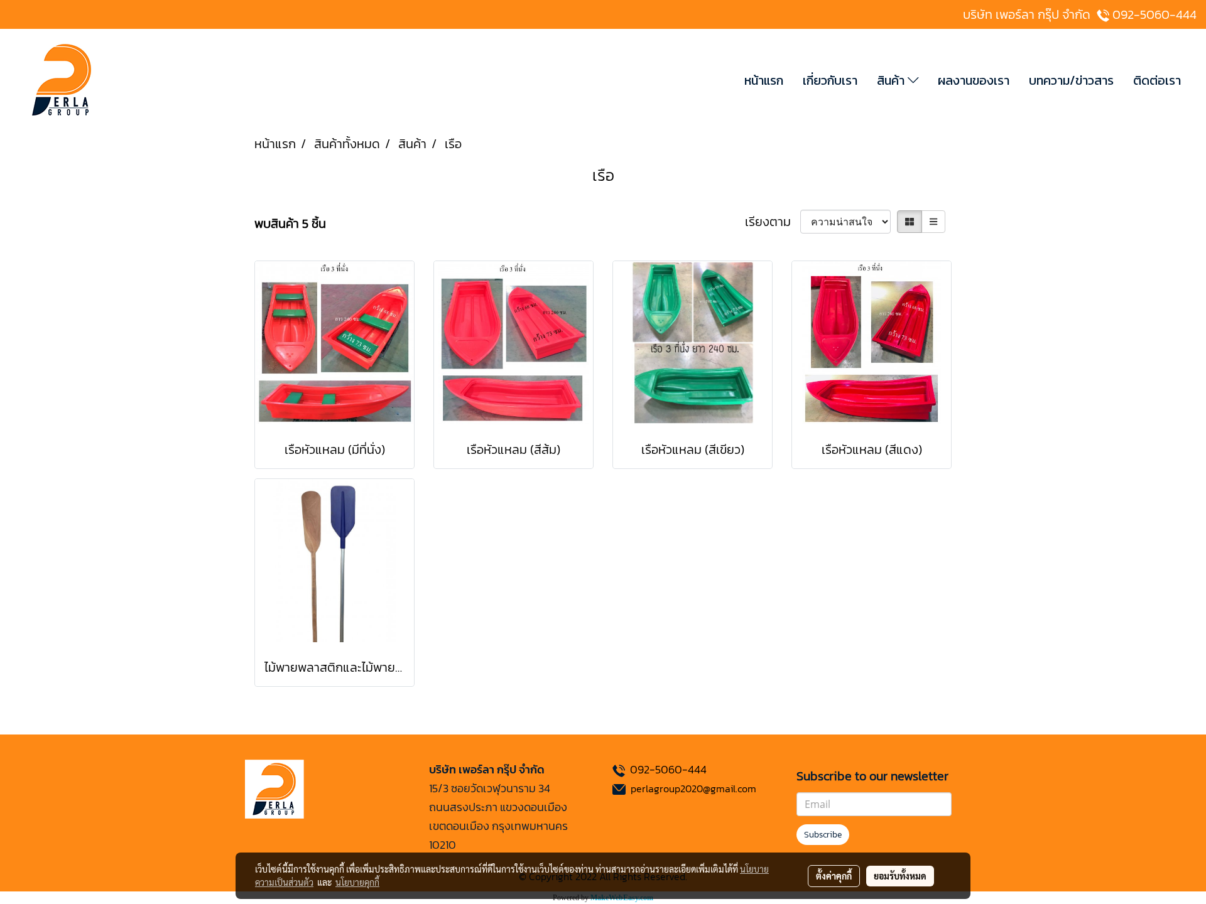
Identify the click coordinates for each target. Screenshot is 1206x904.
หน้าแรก (763, 80)
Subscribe (823, 834)
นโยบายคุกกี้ (357, 882)
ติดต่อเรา (1157, 80)
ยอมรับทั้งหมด (900, 875)
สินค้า (892, 80)
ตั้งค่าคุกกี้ (834, 875)
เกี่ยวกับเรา (830, 80)
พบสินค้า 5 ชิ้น (290, 223)
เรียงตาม (772, 221)
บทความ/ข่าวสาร (1071, 80)
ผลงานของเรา (973, 80)
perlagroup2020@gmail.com (693, 788)
